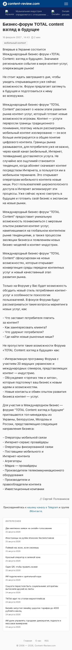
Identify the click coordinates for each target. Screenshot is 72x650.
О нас (38, 641)
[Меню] (66, 4)
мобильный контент (15, 42)
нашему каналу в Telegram (42, 507)
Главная (28, 641)
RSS (47, 641)
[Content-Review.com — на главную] (21, 3)
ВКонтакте (36, 511)
